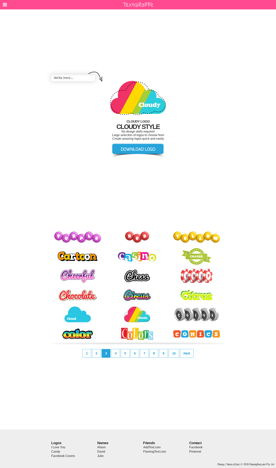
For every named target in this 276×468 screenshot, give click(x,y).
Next (186, 353)
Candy (55, 451)
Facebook (196, 447)
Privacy (220, 464)
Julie (100, 455)
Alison (101, 447)
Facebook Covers (63, 455)
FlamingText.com (154, 451)
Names (102, 443)
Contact (195, 443)
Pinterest (195, 451)
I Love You (58, 447)
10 (174, 353)
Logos (56, 443)
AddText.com (152, 447)
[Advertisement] (138, 42)
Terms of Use (232, 464)
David (101, 451)
